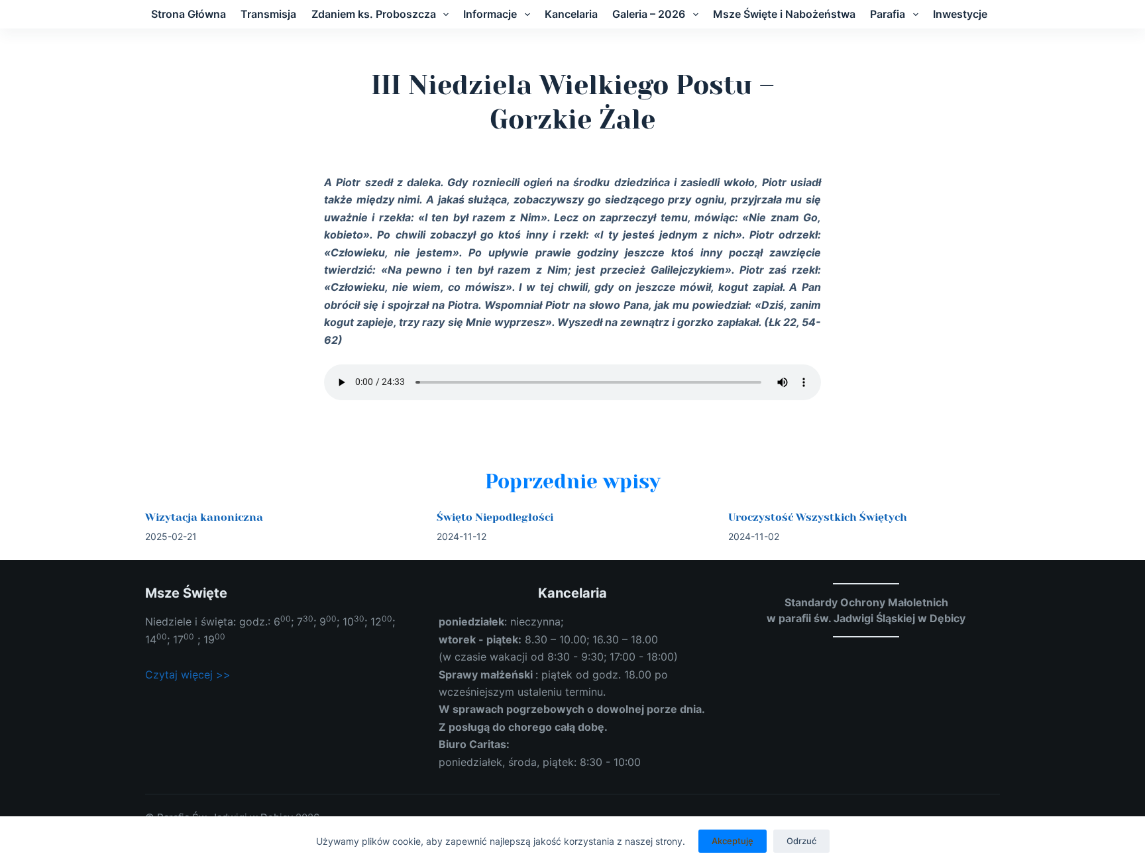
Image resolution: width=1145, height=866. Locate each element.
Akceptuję (732, 841)
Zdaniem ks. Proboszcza (373, 14)
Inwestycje (960, 14)
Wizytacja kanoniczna (204, 517)
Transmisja (268, 14)
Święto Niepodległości (495, 517)
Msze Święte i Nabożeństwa (784, 14)
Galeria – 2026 (648, 14)
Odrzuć (801, 841)
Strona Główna (188, 14)
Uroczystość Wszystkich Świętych (817, 517)
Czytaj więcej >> (188, 674)
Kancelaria (571, 14)
